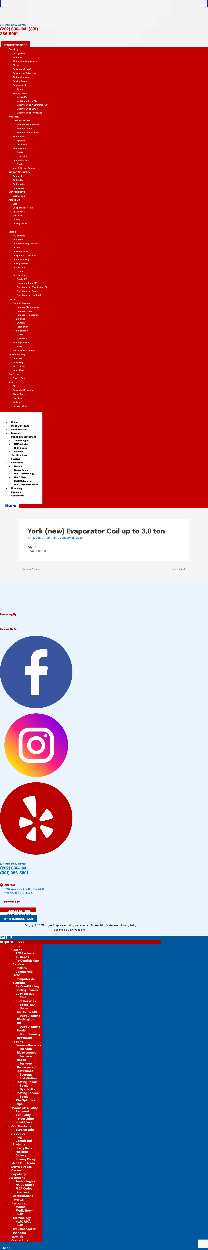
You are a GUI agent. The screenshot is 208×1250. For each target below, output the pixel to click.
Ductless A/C (19, 85)
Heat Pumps (19, 136)
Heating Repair (20, 148)
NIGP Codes (20, 448)
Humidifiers (18, 370)
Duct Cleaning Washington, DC (32, 105)
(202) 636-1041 (14, 29)
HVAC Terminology (24, 474)
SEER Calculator (23, 481)
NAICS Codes (21, 444)
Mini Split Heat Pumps (24, 350)
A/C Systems (19, 53)
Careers (16, 433)
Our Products (16, 192)
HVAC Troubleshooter (26, 485)
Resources (17, 463)
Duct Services (20, 93)
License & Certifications (19, 454)
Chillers (16, 65)
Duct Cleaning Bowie (27, 109)
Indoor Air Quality (19, 172)
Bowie (20, 152)
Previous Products (29, 569)
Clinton (20, 89)
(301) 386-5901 (14, 873)
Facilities (17, 215)
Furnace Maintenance (28, 124)
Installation (22, 144)
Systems (21, 140)
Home (14, 422)
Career (16, 1170)
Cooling (13, 49)
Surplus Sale (19, 378)
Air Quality (18, 180)
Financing (16, 488)
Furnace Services (21, 120)
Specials (16, 492)
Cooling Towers (20, 81)
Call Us (6, 938)
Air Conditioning (21, 77)
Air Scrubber (19, 184)
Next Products (180, 569)
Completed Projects (23, 208)
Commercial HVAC (22, 69)
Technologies (21, 441)
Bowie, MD (22, 97)
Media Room (21, 470)
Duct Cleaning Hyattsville (29, 113)
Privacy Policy (20, 223)
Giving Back (19, 211)
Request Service (13, 942)
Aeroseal (17, 176)
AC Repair (18, 57)
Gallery (16, 219)
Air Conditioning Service (25, 61)
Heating (13, 116)
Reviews (15, 459)
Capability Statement (23, 437)
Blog (15, 204)
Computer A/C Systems (24, 73)
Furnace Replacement (28, 132)
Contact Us (17, 496)
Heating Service (21, 160)
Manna (18, 466)
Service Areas (19, 429)
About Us (14, 200)
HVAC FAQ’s (20, 477)
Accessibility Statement (105, 925)
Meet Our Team (20, 426)
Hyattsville (22, 156)
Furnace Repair (25, 128)
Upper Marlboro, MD (27, 101)
